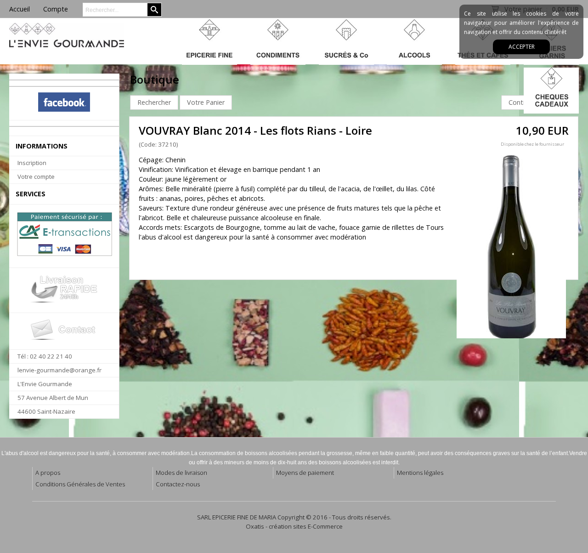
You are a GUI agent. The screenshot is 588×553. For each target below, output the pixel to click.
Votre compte (36, 176)
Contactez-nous (178, 484)
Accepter (522, 47)
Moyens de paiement (305, 472)
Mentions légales (420, 472)
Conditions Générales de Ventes (80, 484)
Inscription (31, 163)
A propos (47, 472)
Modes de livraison (181, 472)
